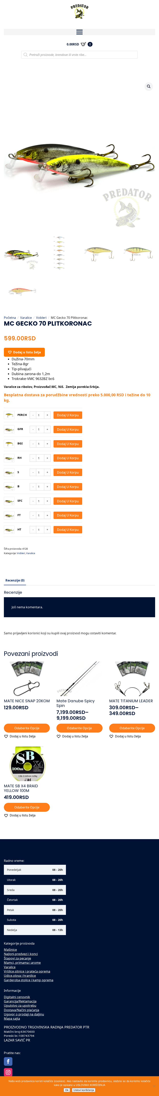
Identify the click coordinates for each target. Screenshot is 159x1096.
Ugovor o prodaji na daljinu (24, 1014)
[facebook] (8, 1061)
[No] (154, 1086)
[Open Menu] (79, 32)
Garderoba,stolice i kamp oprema (28, 980)
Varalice (26, 318)
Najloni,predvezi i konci (21, 954)
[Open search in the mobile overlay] (79, 55)
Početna (10, 318)
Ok (66, 1090)
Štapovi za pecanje (17, 958)
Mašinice (10, 949)
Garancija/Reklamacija (20, 1001)
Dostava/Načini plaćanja (21, 1010)
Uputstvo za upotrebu (20, 1005)
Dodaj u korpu (68, 415)
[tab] (15, 580)
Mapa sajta (12, 1018)
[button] (149, 86)
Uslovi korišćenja (83, 1090)
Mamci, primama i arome (22, 962)
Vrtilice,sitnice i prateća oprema (27, 971)
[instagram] (8, 1072)
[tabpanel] (79, 614)
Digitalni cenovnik (17, 997)
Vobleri (41, 318)
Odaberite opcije (26, 728)
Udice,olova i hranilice (20, 975)
